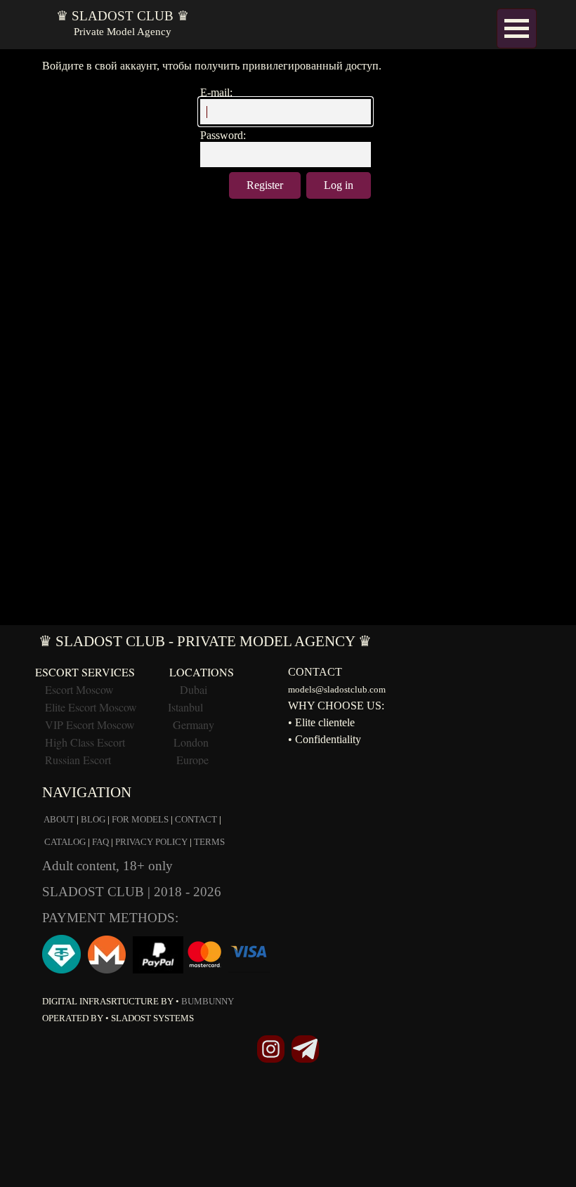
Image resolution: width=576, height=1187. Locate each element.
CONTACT (196, 819)
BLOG (93, 819)
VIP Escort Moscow (90, 724)
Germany (193, 724)
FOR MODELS (140, 819)
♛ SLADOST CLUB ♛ (122, 15)
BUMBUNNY (207, 1001)
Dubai (193, 689)
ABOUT (59, 819)
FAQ (100, 842)
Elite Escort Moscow (91, 707)
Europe (192, 759)
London (191, 742)
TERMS (209, 842)
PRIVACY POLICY (151, 842)
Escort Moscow (79, 689)
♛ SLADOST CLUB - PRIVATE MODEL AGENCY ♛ (205, 641)
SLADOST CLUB (95, 891)
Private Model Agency (122, 31)
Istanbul (185, 707)
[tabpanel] (288, 902)
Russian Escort (79, 759)
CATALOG (65, 842)
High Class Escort (85, 742)
